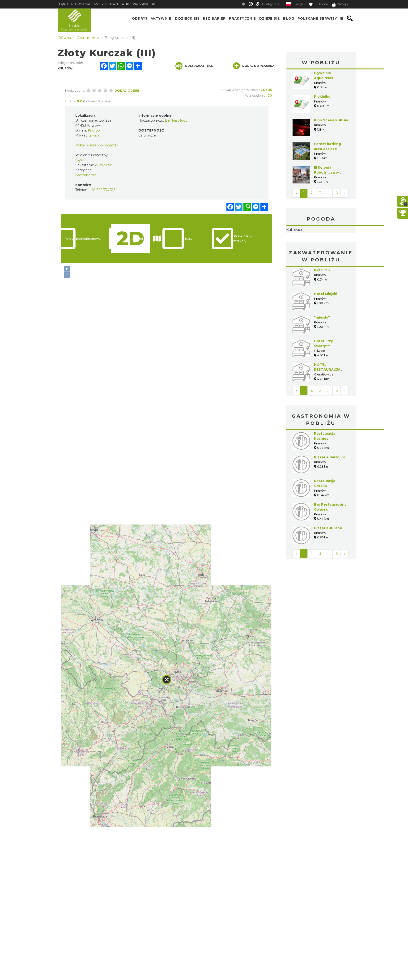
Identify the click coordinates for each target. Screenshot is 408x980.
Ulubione (321, 4)
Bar (167, 120)
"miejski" (322, 347)
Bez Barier (214, 18)
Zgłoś (266, 90)
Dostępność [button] (271, 4)
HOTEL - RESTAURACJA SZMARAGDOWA (329, 399)
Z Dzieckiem (186, 18)
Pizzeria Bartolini (329, 487)
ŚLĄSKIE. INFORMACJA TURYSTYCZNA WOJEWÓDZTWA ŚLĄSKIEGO (106, 4)
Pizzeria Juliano (328, 558)
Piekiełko (322, 96)
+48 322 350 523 (102, 190)
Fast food (179, 120)
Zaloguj (342, 4)
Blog (288, 18)
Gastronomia (86, 175)
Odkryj (139, 18)
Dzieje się (269, 18)
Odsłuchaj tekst (200, 66)
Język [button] (299, 4)
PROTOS (322, 300)
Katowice (321, 244)
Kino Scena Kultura (331, 120)
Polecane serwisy (317, 18)
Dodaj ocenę (127, 90)
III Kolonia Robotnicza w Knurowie (326, 172)
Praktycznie (242, 18)
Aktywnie (161, 18)
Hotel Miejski (325, 323)
